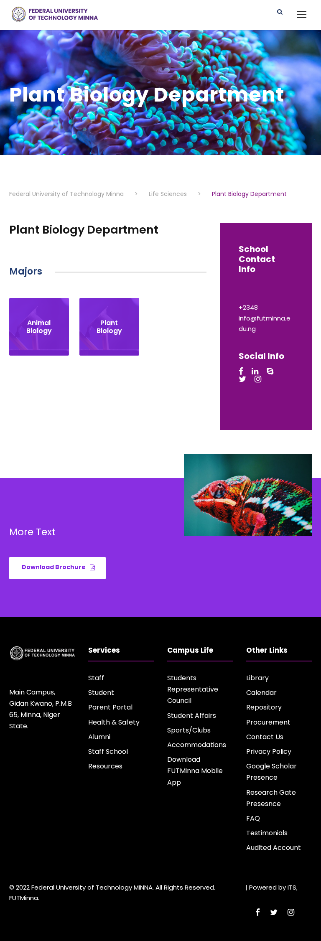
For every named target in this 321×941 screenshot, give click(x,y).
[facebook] (241, 371)
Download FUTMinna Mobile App (195, 771)
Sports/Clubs (189, 730)
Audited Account (273, 847)
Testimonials (267, 833)
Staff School (108, 751)
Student (101, 692)
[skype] (270, 371)
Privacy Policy (268, 751)
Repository (264, 707)
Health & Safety (114, 722)
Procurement (268, 722)
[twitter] (242, 379)
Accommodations (196, 745)
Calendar (261, 692)
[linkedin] (255, 371)
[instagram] (258, 379)
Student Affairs (191, 715)
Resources (105, 766)
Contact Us (264, 737)
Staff (96, 678)
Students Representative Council (192, 689)
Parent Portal (110, 707)
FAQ (253, 818)
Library (257, 678)
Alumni (99, 737)
